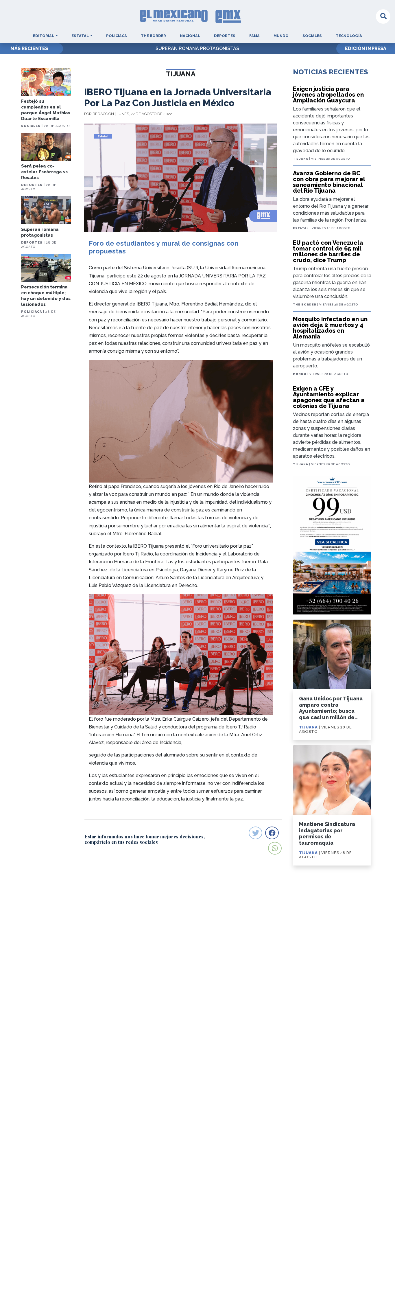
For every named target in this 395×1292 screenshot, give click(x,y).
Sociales (312, 36)
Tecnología (349, 36)
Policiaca (116, 36)
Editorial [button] (44, 36)
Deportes (224, 36)
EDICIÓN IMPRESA (365, 48)
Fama (254, 36)
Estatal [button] (80, 36)
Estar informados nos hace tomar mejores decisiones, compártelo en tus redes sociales (144, 839)
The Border (153, 36)
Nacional (190, 36)
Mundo (281, 36)
